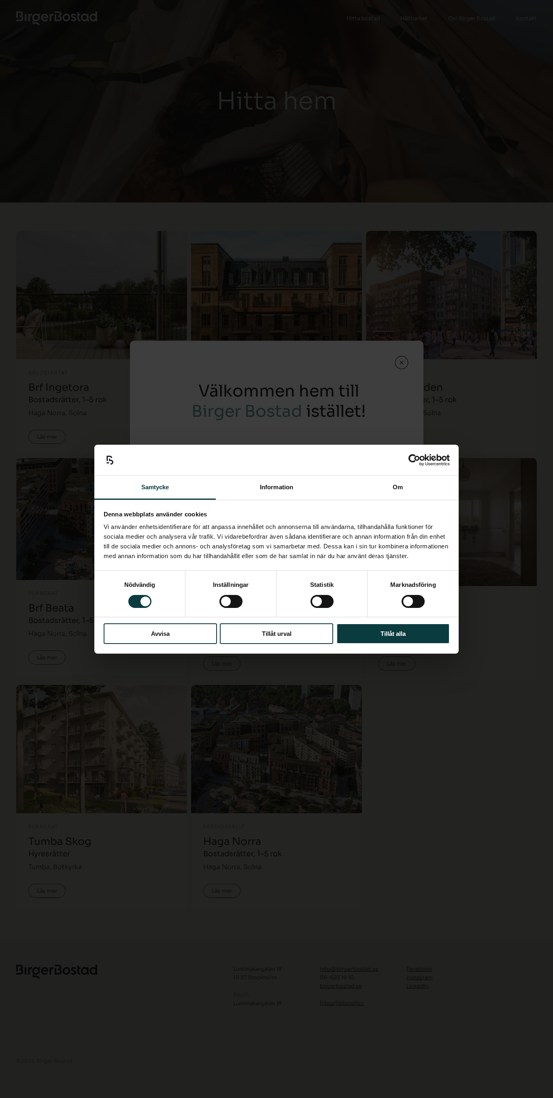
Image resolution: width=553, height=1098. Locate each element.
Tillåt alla (393, 633)
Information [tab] (276, 487)
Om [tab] (398, 487)
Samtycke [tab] (155, 487)
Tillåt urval (276, 633)
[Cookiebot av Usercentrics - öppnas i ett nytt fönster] (414, 460)
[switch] (230, 601)
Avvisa (160, 633)
